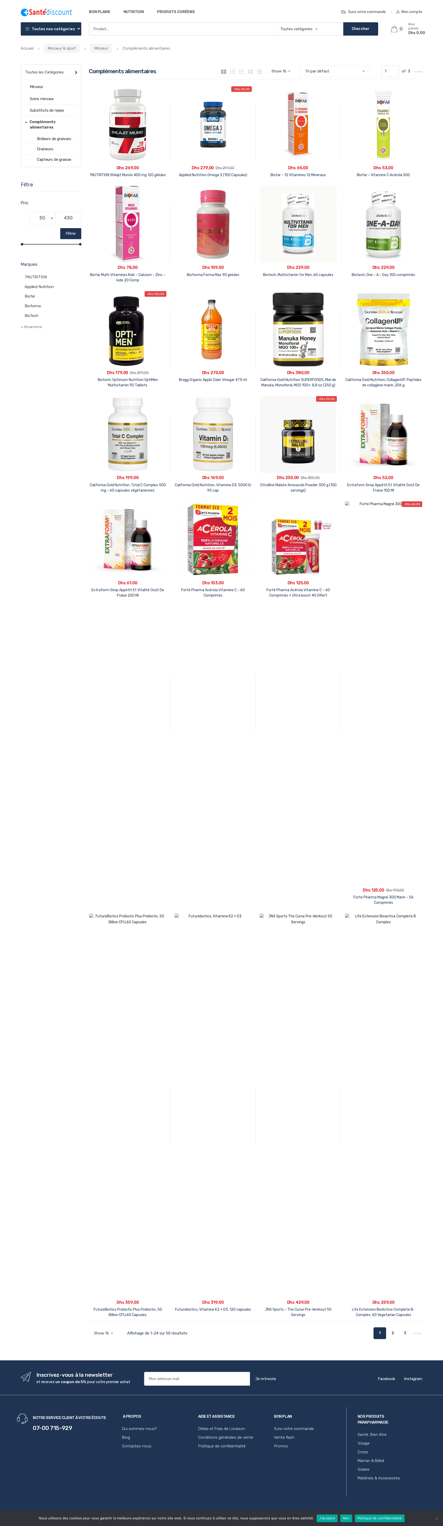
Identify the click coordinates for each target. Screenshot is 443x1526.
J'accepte (327, 1518)
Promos (281, 1446)
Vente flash (284, 1437)
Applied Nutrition (39, 286)
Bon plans (99, 11)
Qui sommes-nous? (139, 1428)
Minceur (101, 48)
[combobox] (180, 29)
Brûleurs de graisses (54, 138)
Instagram (413, 1378)
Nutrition (134, 11)
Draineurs (45, 149)
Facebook (386, 1378)
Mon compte (411, 12)
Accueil (27, 48)
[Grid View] (223, 71)
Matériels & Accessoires (379, 1478)
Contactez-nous (136, 1446)
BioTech (31, 315)
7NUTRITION (36, 277)
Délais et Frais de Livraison (221, 1428)
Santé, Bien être (372, 1434)
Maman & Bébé (371, 1460)
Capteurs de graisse (54, 159)
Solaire (363, 1469)
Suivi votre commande (367, 12)
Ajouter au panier (128, 611)
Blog (126, 1437)
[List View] (250, 71)
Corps (363, 1452)
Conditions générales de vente (225, 1437)
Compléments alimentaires (42, 125)
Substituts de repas (47, 110)
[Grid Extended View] (232, 71)
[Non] (436, 1518)
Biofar (30, 296)
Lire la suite (298, 611)
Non (346, 1518)
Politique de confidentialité (222, 1446)
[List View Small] (259, 71)
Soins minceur (42, 99)
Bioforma (33, 306)
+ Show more (31, 327)
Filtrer (71, 233)
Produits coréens (176, 11)
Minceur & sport (62, 48)
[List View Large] (241, 71)
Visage (364, 1443)
